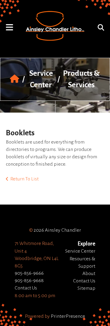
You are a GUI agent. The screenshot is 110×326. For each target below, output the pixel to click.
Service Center (80, 251)
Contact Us (26, 288)
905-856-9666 (29, 273)
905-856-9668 (29, 280)
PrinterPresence (68, 316)
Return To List (24, 179)
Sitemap (86, 288)
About (88, 273)
